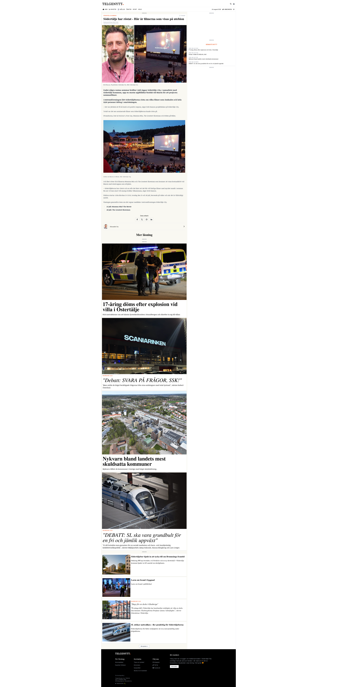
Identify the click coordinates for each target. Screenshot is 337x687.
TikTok (156, 665)
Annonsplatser (119, 662)
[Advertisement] (211, 26)
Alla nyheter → (144, 646)
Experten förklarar (120, 665)
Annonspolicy (119, 675)
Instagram (157, 662)
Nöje (140, 9)
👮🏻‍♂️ (121, 9)
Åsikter (128, 9)
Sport (135, 9)
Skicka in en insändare (140, 670)
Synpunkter (137, 668)
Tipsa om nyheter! (139, 662)
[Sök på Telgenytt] (231, 4)
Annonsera (137, 665)
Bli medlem (174, 666)
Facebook (157, 668)
